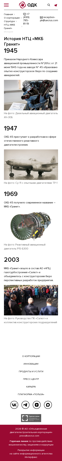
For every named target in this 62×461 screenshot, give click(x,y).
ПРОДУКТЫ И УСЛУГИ (31, 371)
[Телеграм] (25, 405)
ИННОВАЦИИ (31, 363)
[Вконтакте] (14, 405)
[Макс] (48, 405)
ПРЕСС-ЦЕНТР (31, 379)
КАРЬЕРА (31, 386)
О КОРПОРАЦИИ (31, 356)
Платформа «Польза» (31, 394)
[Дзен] (37, 405)
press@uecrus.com (29, 435)
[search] (48, 5)
